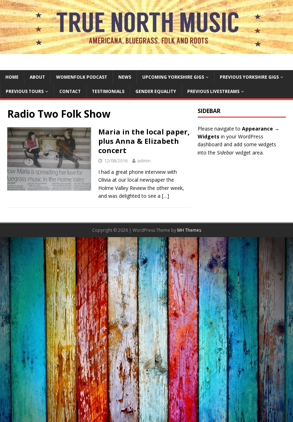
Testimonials (108, 91)
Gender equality (155, 91)
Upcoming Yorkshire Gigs (173, 77)
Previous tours (25, 91)
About (37, 77)
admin (144, 160)
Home (12, 77)
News (124, 77)
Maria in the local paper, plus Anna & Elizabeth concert (144, 141)
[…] (165, 195)
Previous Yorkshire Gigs (249, 77)
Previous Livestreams (213, 91)
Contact (70, 91)
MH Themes (189, 230)
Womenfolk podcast (81, 77)
